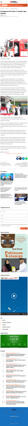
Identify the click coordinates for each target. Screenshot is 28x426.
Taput (14, 374)
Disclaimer (14, 413)
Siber (20, 411)
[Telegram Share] (23, 158)
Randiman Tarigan (6, 327)
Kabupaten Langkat (6, 322)
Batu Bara (8, 400)
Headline (7, 358)
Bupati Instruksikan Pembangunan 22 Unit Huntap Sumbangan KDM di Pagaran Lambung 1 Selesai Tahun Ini (21, 175)
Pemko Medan (5, 329)
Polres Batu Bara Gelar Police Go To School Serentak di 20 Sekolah (21, 189)
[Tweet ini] (20, 158)
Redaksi (7, 411)
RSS (14, 418)
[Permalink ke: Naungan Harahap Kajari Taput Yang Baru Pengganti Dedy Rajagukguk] (21, 197)
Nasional (8, 390)
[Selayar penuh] (26, 314)
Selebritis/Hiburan (13, 395)
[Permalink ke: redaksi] (1, 15)
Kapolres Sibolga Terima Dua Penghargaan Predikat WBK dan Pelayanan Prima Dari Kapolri (15, 355)
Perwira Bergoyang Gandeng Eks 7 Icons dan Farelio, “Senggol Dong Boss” (16, 397)
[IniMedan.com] (14, 1)
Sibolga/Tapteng (12, 353)
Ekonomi (7, 379)
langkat (4, 324)
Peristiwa (14, 358)
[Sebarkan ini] (17, 158)
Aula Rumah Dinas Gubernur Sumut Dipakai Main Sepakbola (15, 360)
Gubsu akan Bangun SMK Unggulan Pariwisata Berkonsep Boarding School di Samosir (16, 392)
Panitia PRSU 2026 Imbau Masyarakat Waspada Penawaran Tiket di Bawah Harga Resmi (16, 381)
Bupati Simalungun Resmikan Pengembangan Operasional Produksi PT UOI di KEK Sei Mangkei (6, 183)
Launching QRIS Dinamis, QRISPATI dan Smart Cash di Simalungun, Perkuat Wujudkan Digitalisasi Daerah (6, 196)
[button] (14, 296)
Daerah (7, 353)
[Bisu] (23, 314)
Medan (11, 358)
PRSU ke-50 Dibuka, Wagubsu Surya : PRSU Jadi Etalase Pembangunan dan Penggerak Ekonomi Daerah (15, 387)
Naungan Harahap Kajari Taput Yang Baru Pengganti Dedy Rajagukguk (21, 203)
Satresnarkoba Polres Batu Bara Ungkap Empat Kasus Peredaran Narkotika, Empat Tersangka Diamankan (15, 403)
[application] (14, 296)
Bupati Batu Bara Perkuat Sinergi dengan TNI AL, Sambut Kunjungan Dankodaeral (6, 189)
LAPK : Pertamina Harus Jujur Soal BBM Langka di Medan (14, 371)
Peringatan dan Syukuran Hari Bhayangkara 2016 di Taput (16, 376)
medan (3, 320)
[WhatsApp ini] (26, 158)
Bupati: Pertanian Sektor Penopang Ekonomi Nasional (5, 163)
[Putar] (2, 314)
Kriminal (14, 400)
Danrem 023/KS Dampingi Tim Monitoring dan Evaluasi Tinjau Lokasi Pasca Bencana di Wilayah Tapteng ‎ (16, 366)
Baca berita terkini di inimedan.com (14, 153)
